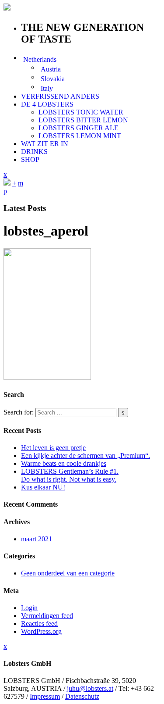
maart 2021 (36, 539)
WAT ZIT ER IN (44, 143)
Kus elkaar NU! (43, 487)
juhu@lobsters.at (90, 688)
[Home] (6, 183)
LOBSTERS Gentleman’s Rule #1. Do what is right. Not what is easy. (70, 475)
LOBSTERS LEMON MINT (79, 135)
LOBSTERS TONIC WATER (80, 112)
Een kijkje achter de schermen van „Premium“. (85, 455)
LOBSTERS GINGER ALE (78, 128)
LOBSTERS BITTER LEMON (83, 120)
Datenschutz (82, 696)
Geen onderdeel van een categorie (68, 573)
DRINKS (34, 151)
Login (29, 607)
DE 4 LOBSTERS (47, 104)
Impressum (45, 696)
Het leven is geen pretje (53, 447)
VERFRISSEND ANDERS (60, 96)
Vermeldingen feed (47, 615)
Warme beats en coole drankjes (63, 463)
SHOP (30, 159)
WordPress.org (41, 631)
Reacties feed (39, 623)
